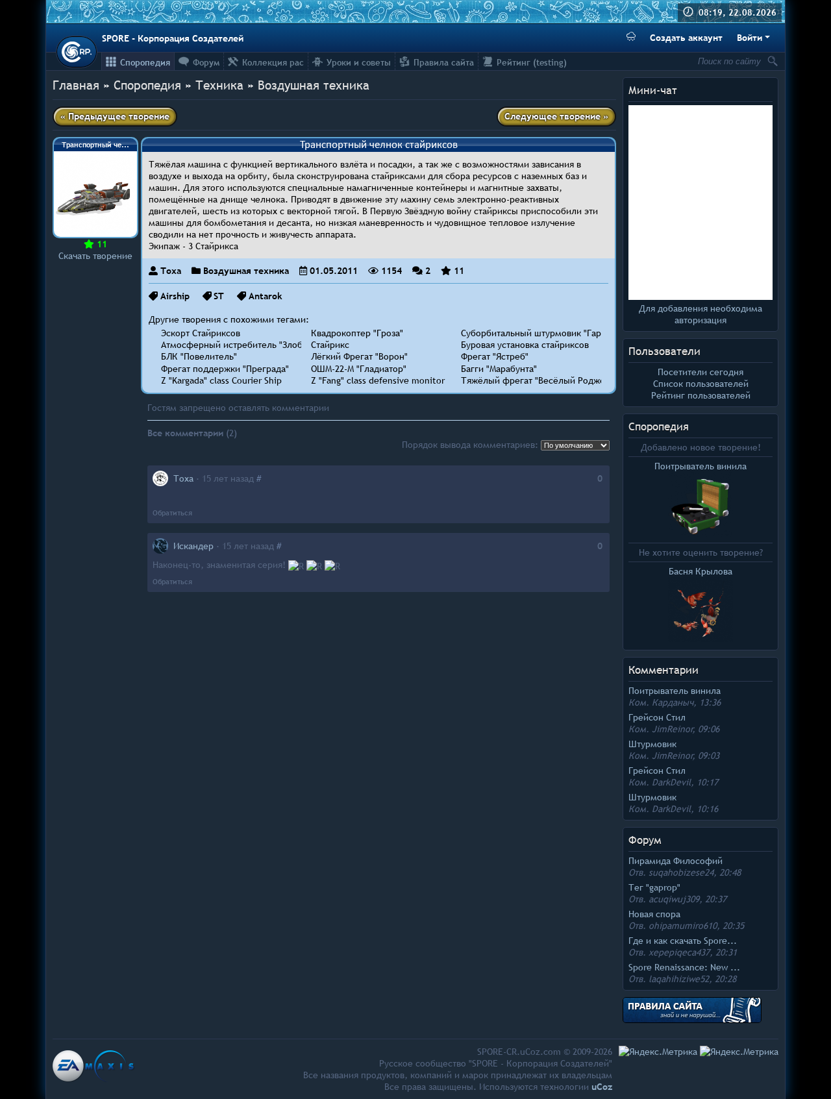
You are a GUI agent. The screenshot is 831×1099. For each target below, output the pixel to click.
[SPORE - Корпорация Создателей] (76, 52)
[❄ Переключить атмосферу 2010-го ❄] (631, 38)
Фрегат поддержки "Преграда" (225, 369)
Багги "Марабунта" (499, 369)
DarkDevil (671, 782)
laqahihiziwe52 (679, 979)
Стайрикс (330, 345)
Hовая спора (654, 914)
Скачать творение (95, 256)
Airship (175, 296)
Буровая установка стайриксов (525, 345)
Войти (749, 37)
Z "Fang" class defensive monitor (378, 380)
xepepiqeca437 (679, 952)
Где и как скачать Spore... (682, 940)
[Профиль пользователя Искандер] (160, 546)
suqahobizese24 (681, 872)
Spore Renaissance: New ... (684, 967)
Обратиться (172, 513)
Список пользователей (701, 383)
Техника (219, 85)
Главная (76, 85)
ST (219, 296)
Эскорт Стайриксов (200, 333)
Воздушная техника (313, 85)
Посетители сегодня (700, 372)
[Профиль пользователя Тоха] (160, 478)
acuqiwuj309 (674, 899)
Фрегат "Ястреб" (494, 356)
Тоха (170, 271)
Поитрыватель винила (674, 691)
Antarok (265, 296)
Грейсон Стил (657, 717)
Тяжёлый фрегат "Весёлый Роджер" (537, 380)
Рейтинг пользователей (700, 395)
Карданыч (672, 702)
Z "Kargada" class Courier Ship (221, 380)
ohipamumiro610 (683, 926)
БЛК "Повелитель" (199, 356)
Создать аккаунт (686, 37)
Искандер (193, 546)
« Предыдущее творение (114, 116)
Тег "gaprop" (654, 887)
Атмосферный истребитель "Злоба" (235, 345)
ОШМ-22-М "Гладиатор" (358, 369)
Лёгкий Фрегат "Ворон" (359, 356)
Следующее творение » (556, 116)
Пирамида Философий (675, 861)
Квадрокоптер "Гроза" (357, 333)
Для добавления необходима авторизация (700, 314)
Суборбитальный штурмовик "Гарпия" (540, 333)
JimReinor (672, 729)
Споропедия (658, 426)
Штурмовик (652, 744)
